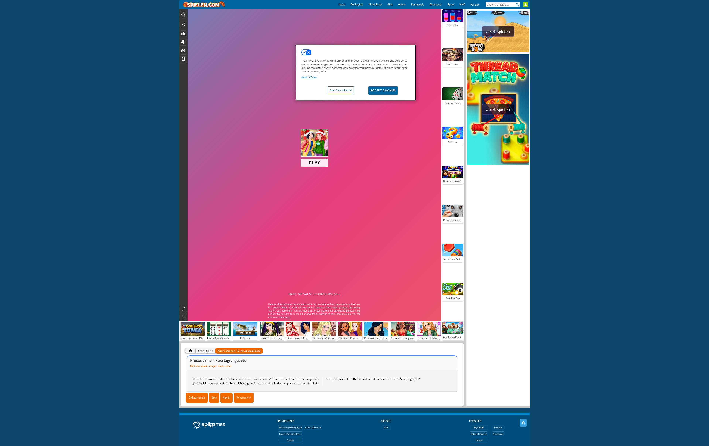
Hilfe (386, 427)
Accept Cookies (383, 90)
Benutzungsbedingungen (290, 427)
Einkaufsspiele (196, 397)
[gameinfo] (183, 51)
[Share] (183, 24)
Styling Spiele (205, 350)
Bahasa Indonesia (479, 433)
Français (498, 427)
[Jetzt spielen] (498, 51)
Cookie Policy (309, 77)
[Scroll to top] (523, 423)
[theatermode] (183, 309)
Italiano (478, 440)
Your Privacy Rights (341, 90)
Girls (214, 397)
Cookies (290, 440)
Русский (479, 427)
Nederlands (498, 433)
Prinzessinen (243, 397)
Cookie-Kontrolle (313, 427)
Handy (226, 397)
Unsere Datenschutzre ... (290, 433)
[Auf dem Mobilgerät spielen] (183, 59)
